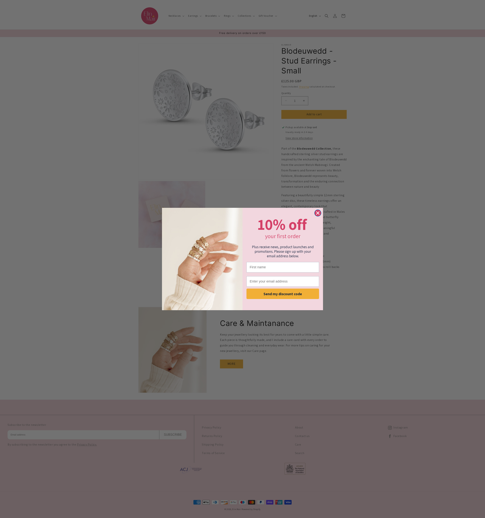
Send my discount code (283, 293)
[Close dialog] (317, 213)
